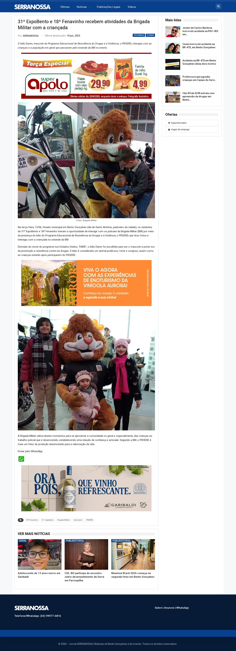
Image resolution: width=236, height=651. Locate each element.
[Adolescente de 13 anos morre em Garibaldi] (40, 554)
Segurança (139, 35)
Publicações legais (108, 6)
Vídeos (132, 6)
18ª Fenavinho (32, 520)
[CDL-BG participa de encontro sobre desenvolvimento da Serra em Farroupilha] (86, 554)
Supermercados (179, 123)
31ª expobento (47, 520)
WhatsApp (182, 607)
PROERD (89, 520)
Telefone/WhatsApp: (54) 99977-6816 (37, 615)
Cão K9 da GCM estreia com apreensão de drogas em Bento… (198, 96)
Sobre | (159, 607)
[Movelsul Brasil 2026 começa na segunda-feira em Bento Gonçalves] (133, 554)
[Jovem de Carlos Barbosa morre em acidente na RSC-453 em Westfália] (172, 31)
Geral (22, 540)
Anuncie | (170, 607)
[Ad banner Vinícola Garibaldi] (86, 488)
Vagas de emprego (180, 129)
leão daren (78, 520)
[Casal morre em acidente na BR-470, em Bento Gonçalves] (172, 48)
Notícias (82, 6)
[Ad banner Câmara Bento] (86, 281)
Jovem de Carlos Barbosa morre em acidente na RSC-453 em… (200, 31)
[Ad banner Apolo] (86, 75)
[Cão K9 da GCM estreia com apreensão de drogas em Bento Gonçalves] (172, 97)
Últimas (65, 6)
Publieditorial (75, 540)
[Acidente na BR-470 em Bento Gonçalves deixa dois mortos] (172, 64)
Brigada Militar (63, 520)
